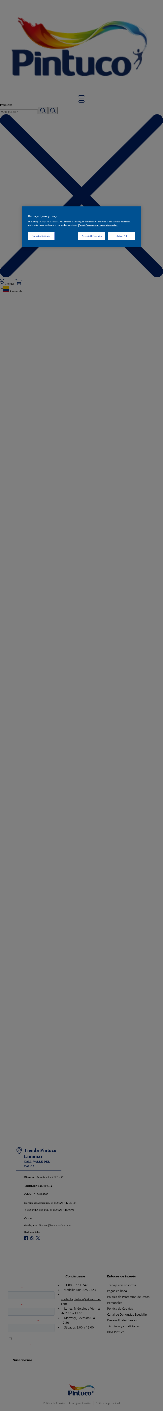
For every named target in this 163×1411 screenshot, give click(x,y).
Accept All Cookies (92, 236)
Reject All (121, 236)
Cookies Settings (41, 236)
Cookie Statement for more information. (98, 225)
